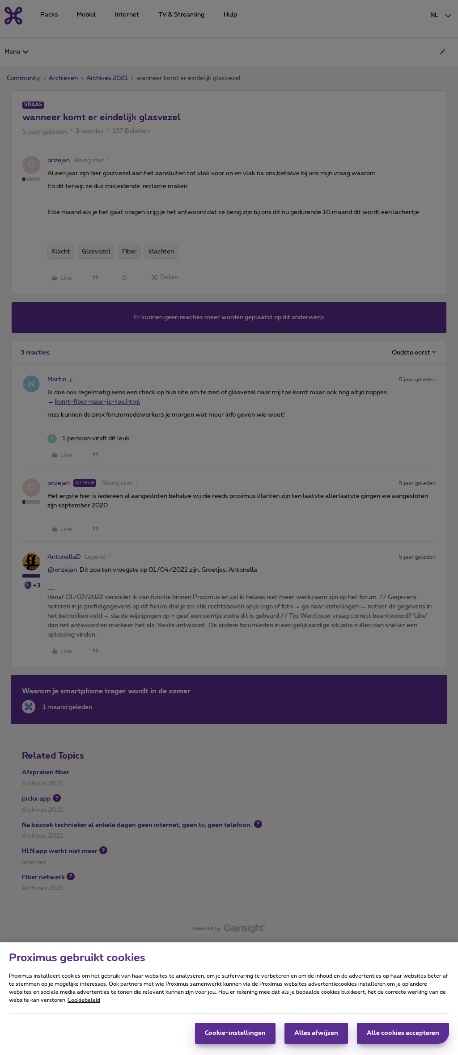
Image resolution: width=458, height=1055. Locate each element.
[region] (229, 998)
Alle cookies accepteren (403, 1033)
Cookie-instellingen (235, 1033)
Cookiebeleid (84, 1000)
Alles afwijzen (316, 1033)
